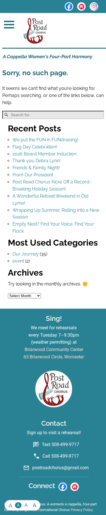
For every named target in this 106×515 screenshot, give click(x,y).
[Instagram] (94, 6)
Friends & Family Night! (36, 167)
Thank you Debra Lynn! (36, 160)
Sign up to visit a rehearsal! (54, 432)
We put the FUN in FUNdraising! (45, 139)
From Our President (32, 175)
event (18, 261)
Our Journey (25, 254)
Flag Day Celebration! (34, 147)
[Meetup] (81, 6)
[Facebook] (69, 6)
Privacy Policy (82, 510)
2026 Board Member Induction (44, 154)
